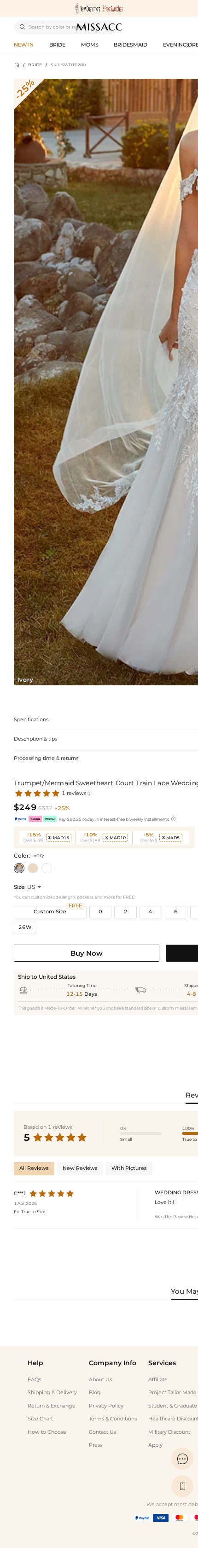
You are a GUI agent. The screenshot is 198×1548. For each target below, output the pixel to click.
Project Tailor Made (172, 1393)
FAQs (34, 1380)
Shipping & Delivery (52, 1393)
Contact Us (102, 1432)
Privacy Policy (106, 1406)
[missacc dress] (99, 8)
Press (95, 1445)
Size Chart (40, 1419)
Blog (95, 1393)
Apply (155, 1445)
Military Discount (169, 1432)
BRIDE (35, 64)
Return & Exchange (52, 1406)
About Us (100, 1380)
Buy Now (86, 953)
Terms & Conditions (113, 1419)
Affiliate (158, 1380)
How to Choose (47, 1432)
